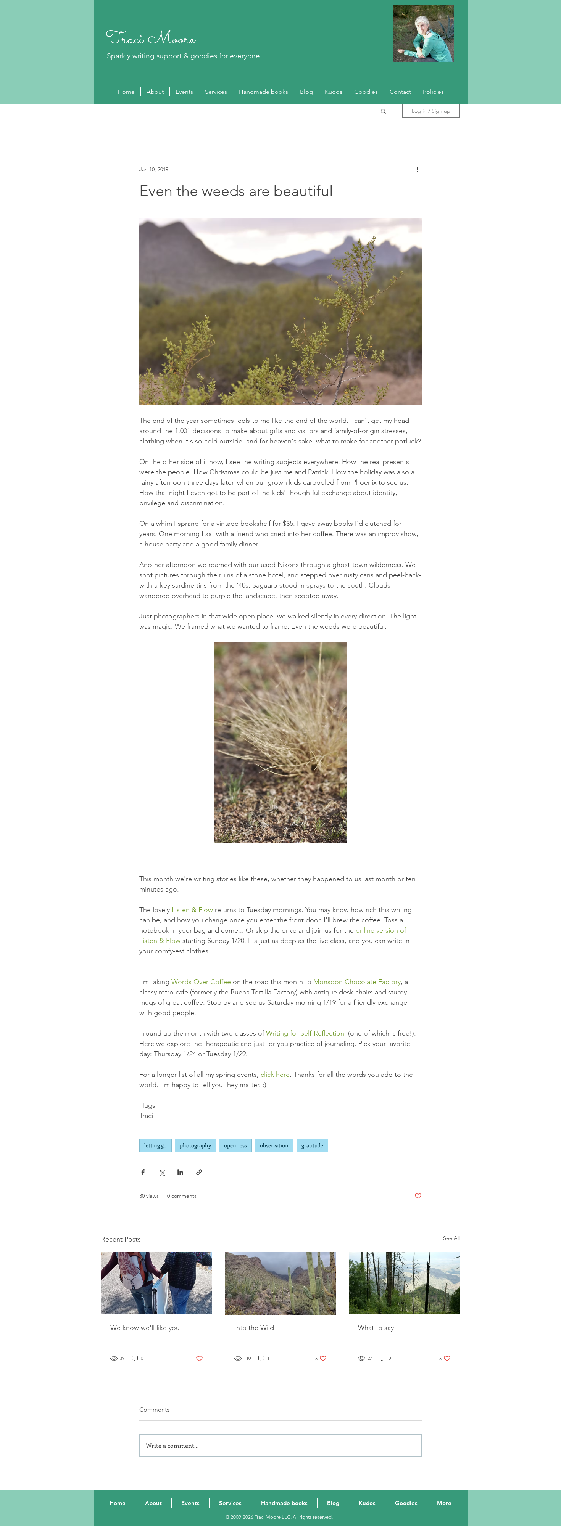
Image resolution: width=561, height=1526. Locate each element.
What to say (376, 1328)
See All (451, 1238)
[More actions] (417, 169)
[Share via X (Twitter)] (161, 1172)
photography (195, 1145)
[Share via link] (199, 1172)
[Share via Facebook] (143, 1172)
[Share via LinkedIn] (180, 1172)
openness (235, 1145)
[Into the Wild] (280, 1283)
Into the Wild (254, 1328)
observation (274, 1145)
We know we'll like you (145, 1328)
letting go (155, 1145)
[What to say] (404, 1283)
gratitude (312, 1145)
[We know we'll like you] (156, 1283)
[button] (383, 111)
